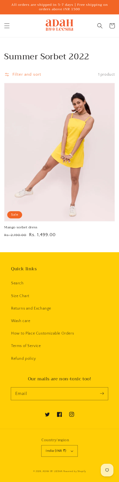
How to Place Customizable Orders (42, 333)
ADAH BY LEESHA (53, 471)
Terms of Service (26, 346)
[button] (7, 26)
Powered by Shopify (74, 471)
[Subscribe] (102, 393)
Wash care (20, 321)
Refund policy (23, 358)
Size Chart (20, 296)
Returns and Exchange (31, 308)
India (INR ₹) (56, 451)
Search (17, 283)
